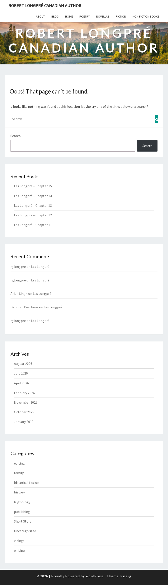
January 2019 (23, 421)
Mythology (22, 502)
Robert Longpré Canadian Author (45, 5)
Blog (55, 16)
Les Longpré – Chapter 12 (33, 215)
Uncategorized (25, 531)
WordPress (95, 576)
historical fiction (26, 482)
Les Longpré (40, 266)
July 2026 (21, 373)
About (40, 16)
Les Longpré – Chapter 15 (33, 186)
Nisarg (125, 576)
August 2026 (23, 363)
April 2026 (21, 383)
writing (19, 550)
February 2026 (24, 393)
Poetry (84, 16)
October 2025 (24, 412)
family (19, 473)
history (19, 492)
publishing (22, 511)
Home (69, 16)
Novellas (102, 16)
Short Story (22, 521)
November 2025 (25, 402)
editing (19, 463)
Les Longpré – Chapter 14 (33, 196)
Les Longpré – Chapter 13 (33, 205)
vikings (19, 540)
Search (15, 136)
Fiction (121, 16)
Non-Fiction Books (146, 16)
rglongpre (18, 266)
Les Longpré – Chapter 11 (33, 225)
